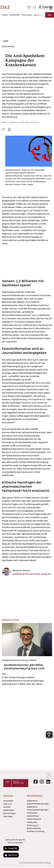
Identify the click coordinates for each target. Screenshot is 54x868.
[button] (5, 7)
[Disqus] (27, 727)
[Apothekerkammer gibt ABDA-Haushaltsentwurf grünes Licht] (27, 639)
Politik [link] (5, 41)
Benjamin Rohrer (21, 570)
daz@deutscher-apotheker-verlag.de (31, 573)
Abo (49, 15)
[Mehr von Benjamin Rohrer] (6, 572)
